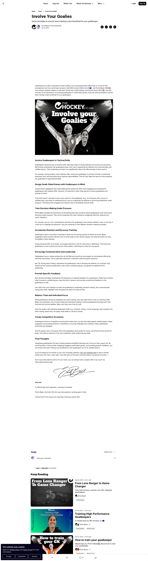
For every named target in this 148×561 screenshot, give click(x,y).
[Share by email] (102, 27)
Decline (34, 556)
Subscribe (44, 468)
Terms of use (27, 550)
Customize (21, 556)
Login (38, 468)
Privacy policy (14, 550)
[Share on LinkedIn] (110, 27)
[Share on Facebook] (106, 27)
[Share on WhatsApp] (114, 27)
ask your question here (88, 352)
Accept (8, 556)
